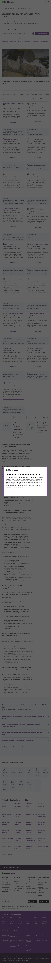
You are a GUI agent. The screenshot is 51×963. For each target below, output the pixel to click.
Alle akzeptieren (12, 492)
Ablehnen (23, 492)
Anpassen (33, 492)
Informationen (22, 484)
